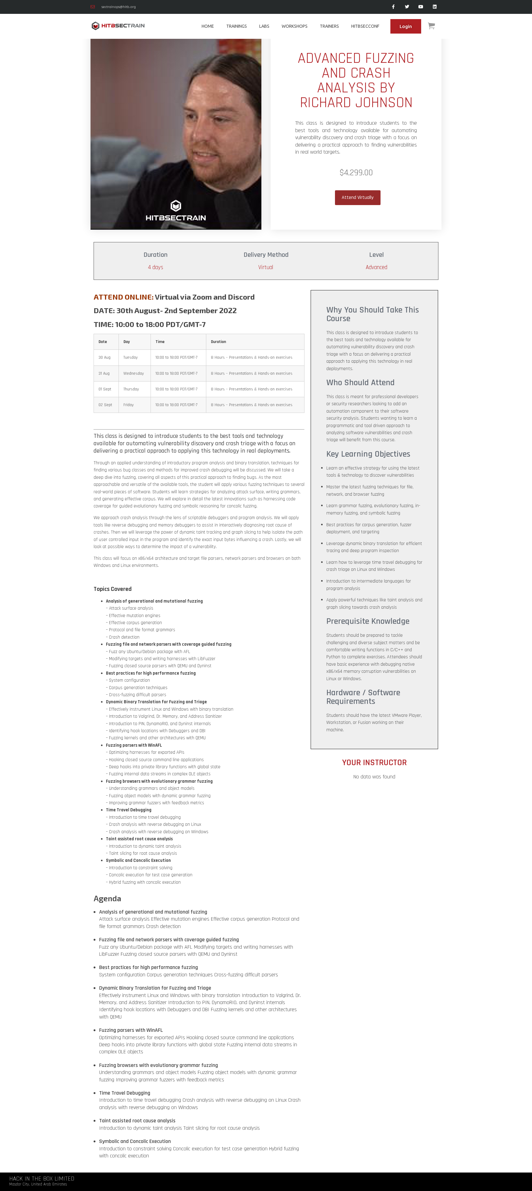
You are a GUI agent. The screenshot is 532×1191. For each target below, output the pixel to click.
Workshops (295, 26)
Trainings (236, 26)
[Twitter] (407, 7)
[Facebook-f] (393, 7)
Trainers (329, 26)
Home (208, 26)
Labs (264, 26)
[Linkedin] (434, 7)
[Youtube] (421, 7)
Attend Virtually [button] (357, 197)
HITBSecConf (365, 26)
